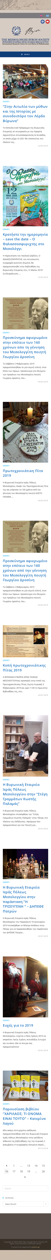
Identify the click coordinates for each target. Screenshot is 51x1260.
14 (36, 1165)
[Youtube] (48, 22)
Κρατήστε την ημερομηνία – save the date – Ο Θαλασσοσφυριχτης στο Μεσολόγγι (25, 241)
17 (13, 1171)
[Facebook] (43, 22)
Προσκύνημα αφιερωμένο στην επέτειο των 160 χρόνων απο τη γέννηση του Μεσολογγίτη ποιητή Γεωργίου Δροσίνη (25, 347)
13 (28, 1165)
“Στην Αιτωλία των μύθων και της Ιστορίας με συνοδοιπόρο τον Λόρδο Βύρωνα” (25, 113)
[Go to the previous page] (6, 1165)
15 (43, 1165)
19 (28, 1171)
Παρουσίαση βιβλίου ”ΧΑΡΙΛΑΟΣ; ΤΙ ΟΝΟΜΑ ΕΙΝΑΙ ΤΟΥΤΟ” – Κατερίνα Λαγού (24, 1116)
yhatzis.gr (36, 1247)
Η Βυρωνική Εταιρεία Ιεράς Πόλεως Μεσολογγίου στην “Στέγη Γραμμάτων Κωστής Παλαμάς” (25, 794)
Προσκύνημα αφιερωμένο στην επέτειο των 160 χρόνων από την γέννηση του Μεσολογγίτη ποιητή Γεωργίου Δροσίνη (25, 570)
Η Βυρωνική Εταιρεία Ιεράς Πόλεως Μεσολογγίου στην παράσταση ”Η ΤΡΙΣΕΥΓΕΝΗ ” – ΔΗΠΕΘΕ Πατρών (23, 899)
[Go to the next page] (25, 1177)
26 (43, 1171)
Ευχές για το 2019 (18, 1025)
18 (21, 1171)
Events (6, 101)
